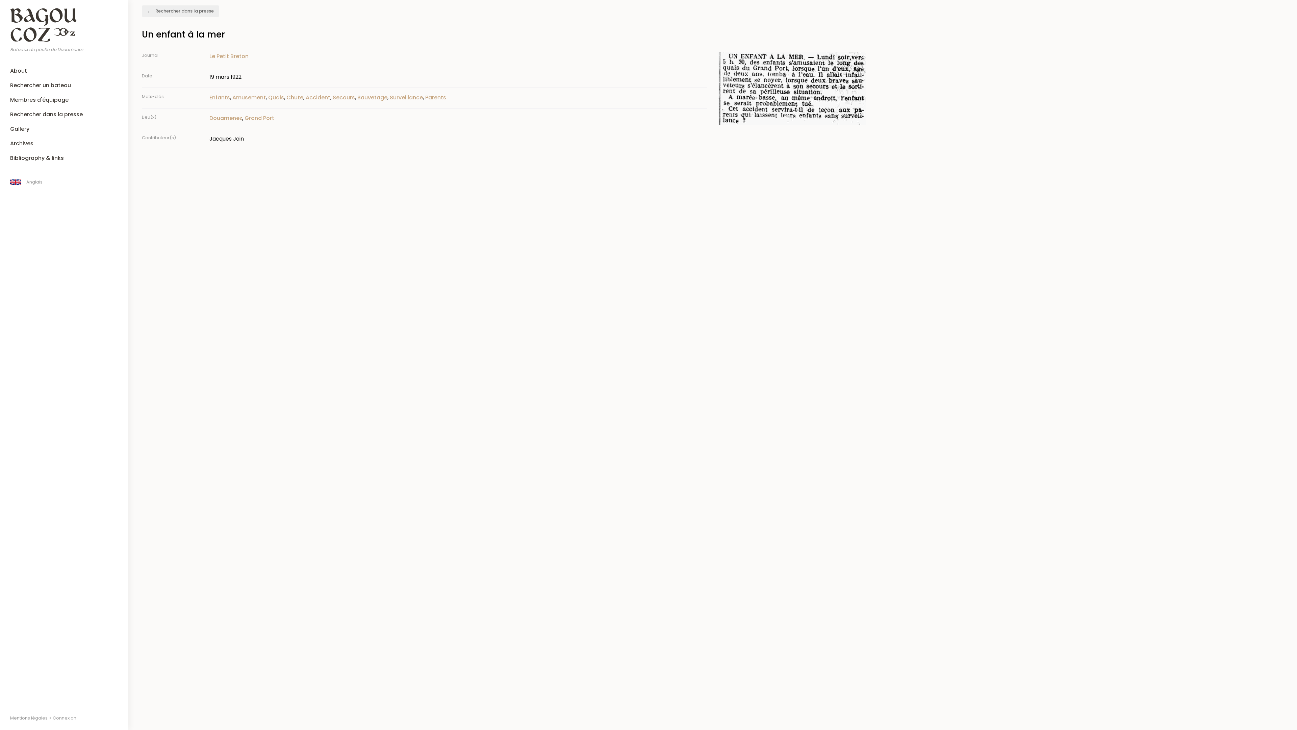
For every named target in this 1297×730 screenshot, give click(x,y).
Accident (318, 97)
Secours (344, 97)
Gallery (19, 129)
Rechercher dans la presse (46, 114)
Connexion (64, 718)
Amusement (249, 97)
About (18, 71)
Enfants (219, 97)
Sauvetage (372, 97)
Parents (435, 97)
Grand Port (259, 118)
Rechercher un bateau (40, 85)
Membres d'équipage (39, 100)
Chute (294, 97)
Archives (21, 143)
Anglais (34, 182)
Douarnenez (225, 118)
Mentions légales (29, 718)
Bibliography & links (37, 158)
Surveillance (406, 97)
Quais (276, 97)
